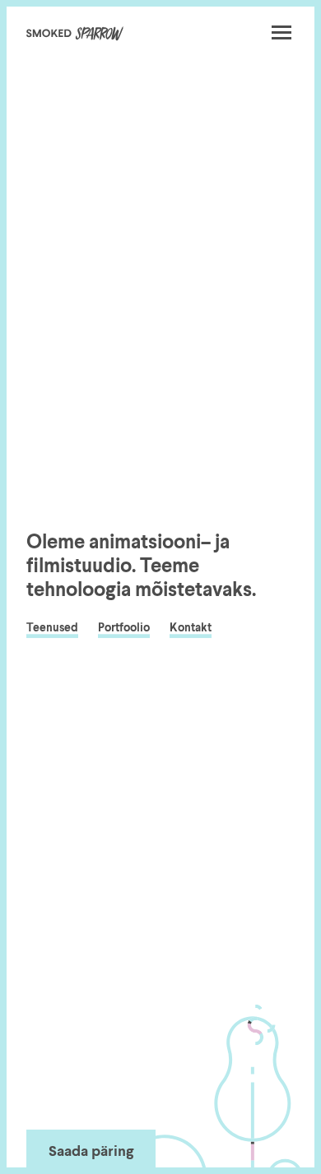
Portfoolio (124, 629)
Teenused (52, 629)
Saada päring (91, 1151)
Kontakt (191, 629)
